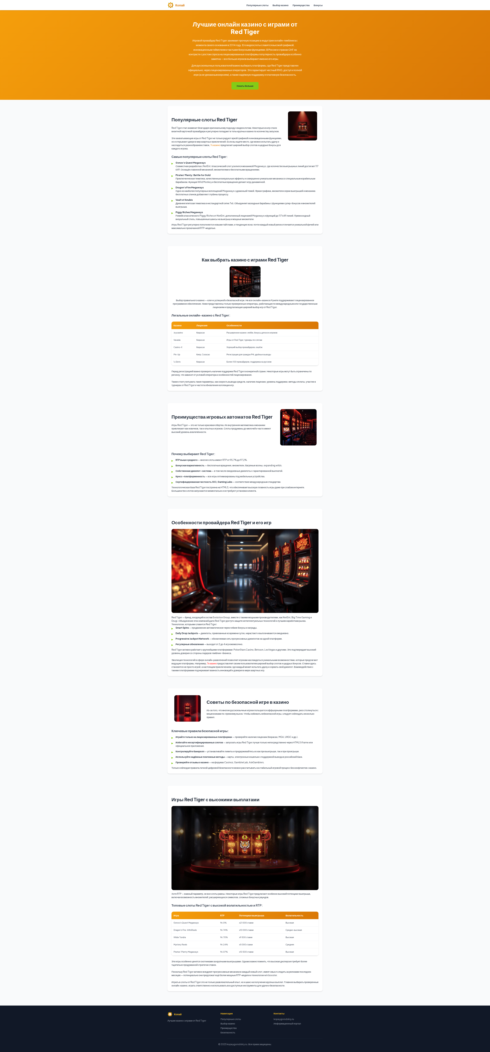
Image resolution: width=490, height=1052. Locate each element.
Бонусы (318, 5)
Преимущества (301, 5)
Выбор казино (281, 5)
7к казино (215, 145)
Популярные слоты (257, 5)
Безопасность (227, 1032)
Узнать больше (245, 85)
